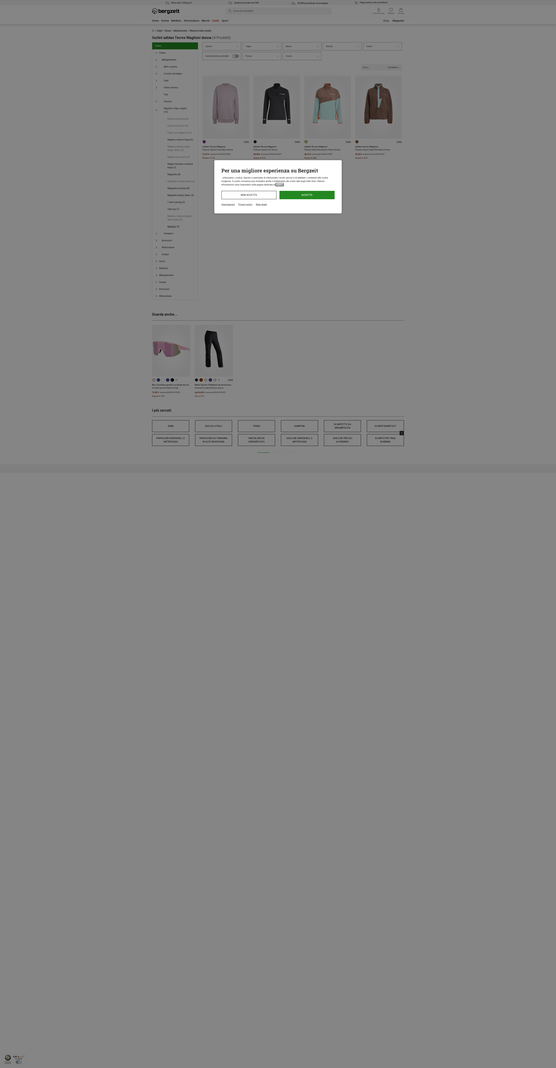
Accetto (307, 195)
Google (280, 184)
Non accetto (249, 195)
